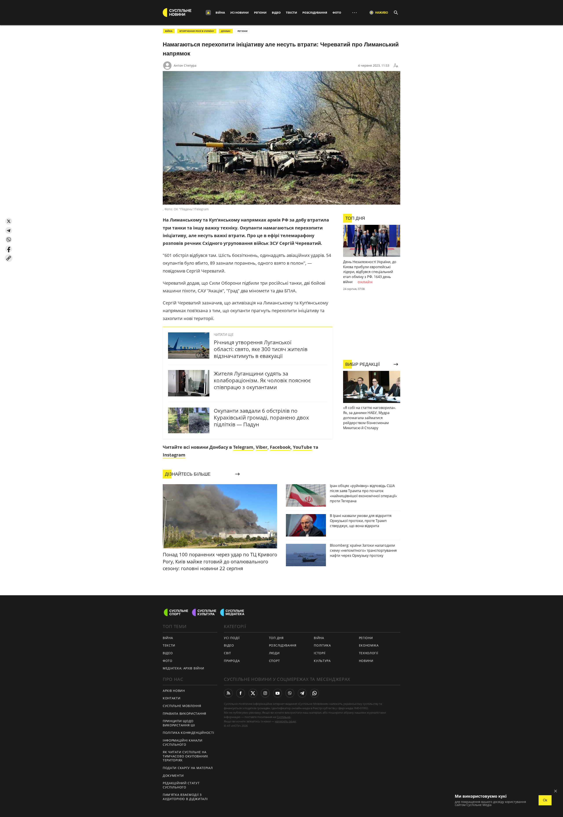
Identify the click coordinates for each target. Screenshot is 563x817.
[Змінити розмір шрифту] (396, 65)
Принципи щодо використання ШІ (179, 723)
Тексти (291, 13)
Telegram (243, 447)
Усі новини (239, 13)
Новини (366, 661)
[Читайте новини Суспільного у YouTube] (277, 693)
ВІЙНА (168, 31)
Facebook (280, 447)
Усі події (231, 638)
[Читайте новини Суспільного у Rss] (228, 693)
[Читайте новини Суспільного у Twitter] (253, 693)
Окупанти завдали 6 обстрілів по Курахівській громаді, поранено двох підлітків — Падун (261, 417)
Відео (276, 13)
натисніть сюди (285, 721)
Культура (322, 661)
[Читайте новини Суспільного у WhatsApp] (314, 693)
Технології (368, 653)
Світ (227, 653)
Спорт (274, 661)
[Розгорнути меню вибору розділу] (208, 12)
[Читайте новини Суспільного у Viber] (289, 693)
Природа (232, 661)
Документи (173, 775)
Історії (319, 653)
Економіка (369, 645)
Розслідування (314, 13)
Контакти (172, 698)
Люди (274, 653)
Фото (337, 13)
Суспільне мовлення (182, 706)
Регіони (260, 13)
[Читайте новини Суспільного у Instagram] (265, 693)
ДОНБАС (225, 31)
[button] (9, 221)
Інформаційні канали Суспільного (182, 742)
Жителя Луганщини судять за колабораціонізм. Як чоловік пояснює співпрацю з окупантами (262, 380)
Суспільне (283, 717)
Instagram (174, 455)
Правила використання (184, 713)
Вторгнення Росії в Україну (196, 31)
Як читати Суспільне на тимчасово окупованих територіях (185, 756)
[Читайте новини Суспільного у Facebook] (240, 693)
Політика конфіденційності (188, 733)
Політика (322, 645)
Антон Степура (185, 65)
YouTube (302, 447)
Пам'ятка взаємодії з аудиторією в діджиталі (185, 797)
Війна (220, 13)
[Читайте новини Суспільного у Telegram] (302, 693)
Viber (261, 447)
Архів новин (174, 691)
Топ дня (276, 638)
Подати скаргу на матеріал (188, 768)
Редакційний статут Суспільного (181, 785)
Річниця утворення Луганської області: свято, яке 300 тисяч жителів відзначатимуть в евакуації (260, 349)
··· (354, 12)
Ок (545, 800)
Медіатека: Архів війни (183, 668)
